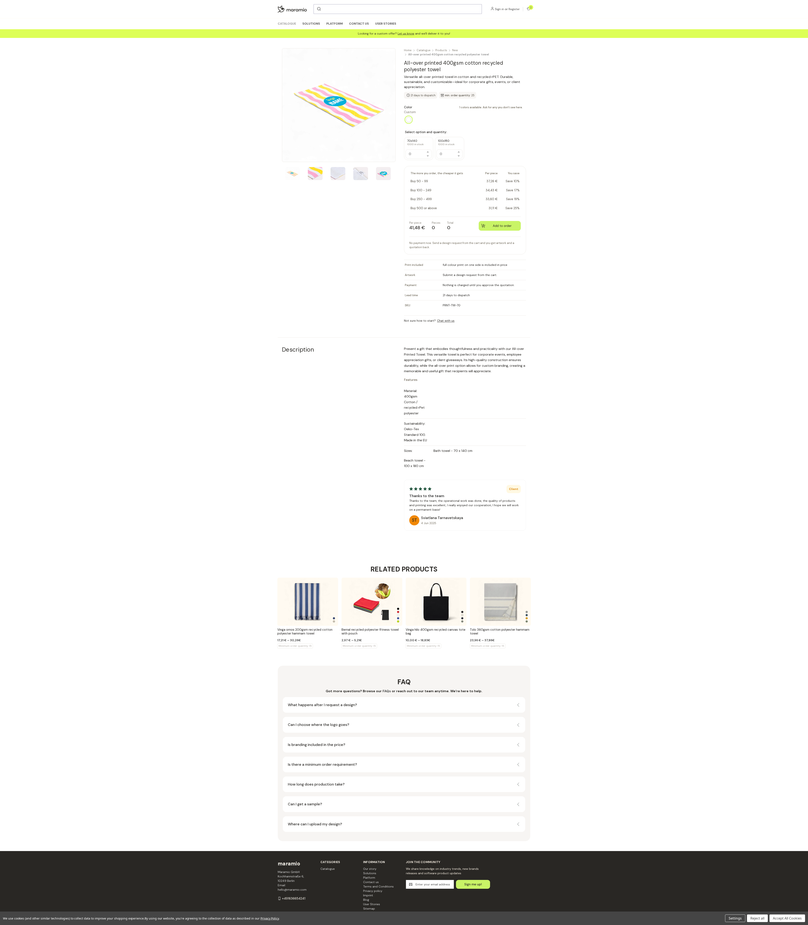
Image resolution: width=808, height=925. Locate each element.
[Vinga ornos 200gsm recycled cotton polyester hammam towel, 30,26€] (307, 601)
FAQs (387, 691)
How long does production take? (316, 784)
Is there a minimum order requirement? (322, 764)
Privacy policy (372, 891)
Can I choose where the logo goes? (318, 724)
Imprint (368, 895)
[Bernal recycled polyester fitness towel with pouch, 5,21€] (371, 601)
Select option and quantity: (426, 132)
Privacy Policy (269, 918)
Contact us (359, 23)
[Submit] (319, 9)
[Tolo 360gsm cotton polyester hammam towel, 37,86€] (500, 601)
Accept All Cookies (787, 918)
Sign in (499, 9)
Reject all (757, 918)
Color (463, 107)
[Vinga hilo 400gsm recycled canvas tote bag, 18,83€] (436, 601)
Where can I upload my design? (315, 824)
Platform (334, 23)
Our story (369, 869)
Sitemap (369, 908)
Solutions (311, 23)
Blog (366, 900)
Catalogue (287, 23)
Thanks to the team (426, 496)
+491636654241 (293, 898)
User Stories (385, 23)
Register (514, 9)
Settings (735, 918)
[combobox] (398, 9)
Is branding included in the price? (316, 744)
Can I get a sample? (305, 804)
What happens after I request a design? (322, 705)
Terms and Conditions (378, 886)
